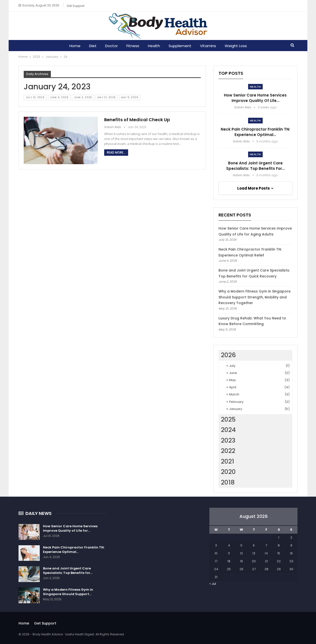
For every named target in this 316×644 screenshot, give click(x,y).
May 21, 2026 (107, 97)
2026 (228, 355)
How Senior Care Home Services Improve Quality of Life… (255, 98)
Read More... (116, 152)
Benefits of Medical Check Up (137, 120)
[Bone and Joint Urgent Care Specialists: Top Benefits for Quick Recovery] (29, 574)
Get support (75, 6)
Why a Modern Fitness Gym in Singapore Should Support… (68, 591)
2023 (228, 440)
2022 (228, 451)
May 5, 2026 (129, 97)
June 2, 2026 (83, 97)
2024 (228, 430)
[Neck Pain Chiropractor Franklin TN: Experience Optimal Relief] (29, 553)
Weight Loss (236, 45)
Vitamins (208, 45)
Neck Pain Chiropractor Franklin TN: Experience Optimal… (255, 132)
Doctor (111, 45)
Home (74, 45)
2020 (228, 472)
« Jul (212, 583)
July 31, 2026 (35, 97)
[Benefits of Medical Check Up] (61, 140)
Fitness (132, 45)
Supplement (180, 45)
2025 (228, 419)
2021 (227, 461)
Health (154, 45)
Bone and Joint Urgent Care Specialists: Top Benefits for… (255, 165)
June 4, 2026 (59, 97)
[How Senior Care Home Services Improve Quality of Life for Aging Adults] (29, 532)
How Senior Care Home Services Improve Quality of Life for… (70, 528)
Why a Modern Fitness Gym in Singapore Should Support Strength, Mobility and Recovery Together (254, 297)
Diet (93, 45)
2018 (228, 482)
